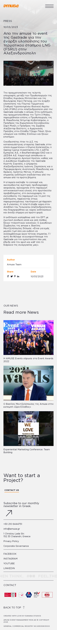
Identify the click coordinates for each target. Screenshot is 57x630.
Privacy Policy (11, 541)
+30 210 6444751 (12, 524)
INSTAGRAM (10, 558)
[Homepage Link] (11, 7)
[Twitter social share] (12, 276)
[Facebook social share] (8, 276)
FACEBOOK (9, 554)
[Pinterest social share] (15, 276)
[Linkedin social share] (18, 276)
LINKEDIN (9, 568)
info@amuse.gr (11, 529)
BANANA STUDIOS (33, 616)
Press (7, 21)
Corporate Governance (16, 546)
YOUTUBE (9, 563)
